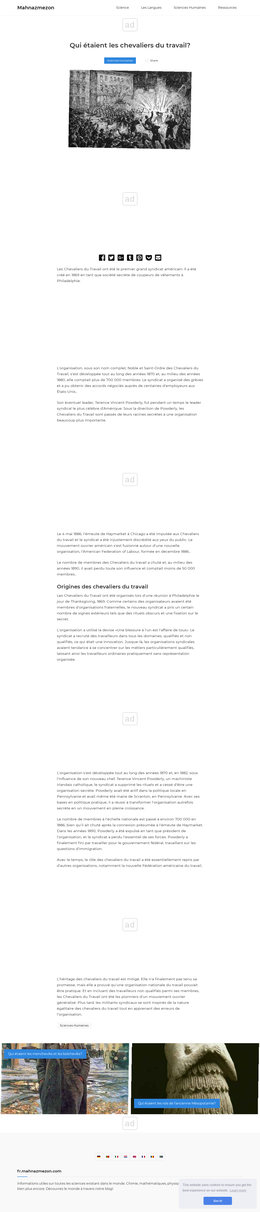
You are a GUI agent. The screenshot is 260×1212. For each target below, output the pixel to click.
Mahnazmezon (35, 8)
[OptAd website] (181, 363)
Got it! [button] (217, 1200)
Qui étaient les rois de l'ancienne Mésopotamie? (177, 1103)
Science (122, 8)
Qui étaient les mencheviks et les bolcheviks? (45, 1054)
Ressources (227, 8)
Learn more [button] (238, 1190)
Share (154, 60)
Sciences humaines (190, 8)
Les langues (151, 8)
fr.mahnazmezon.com (39, 1171)
